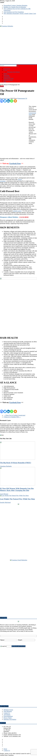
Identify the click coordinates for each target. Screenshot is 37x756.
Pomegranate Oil (22, 98)
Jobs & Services (8, 80)
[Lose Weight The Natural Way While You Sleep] (14, 495)
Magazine (6, 75)
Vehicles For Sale (8, 78)
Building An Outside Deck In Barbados (15, 7)
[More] (15, 101)
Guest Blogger (4, 494)
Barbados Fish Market (13, 72)
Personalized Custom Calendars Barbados (15, 5)
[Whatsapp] (11, 101)
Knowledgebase (8, 716)
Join (5, 81)
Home (5, 73)
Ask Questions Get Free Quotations (14, 12)
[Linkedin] (8, 101)
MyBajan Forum (8, 709)
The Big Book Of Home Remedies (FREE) (15, 463)
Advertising (7, 77)
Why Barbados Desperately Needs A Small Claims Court (20, 13)
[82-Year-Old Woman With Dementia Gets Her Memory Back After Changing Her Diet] (17, 485)
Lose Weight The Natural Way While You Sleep (17, 499)
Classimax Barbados (6, 466)
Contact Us (7, 713)
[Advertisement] (18, 45)
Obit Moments (8, 711)
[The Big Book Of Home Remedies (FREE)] (17, 459)
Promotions (7, 68)
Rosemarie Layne (5, 98)
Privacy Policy (8, 718)
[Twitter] (5, 101)
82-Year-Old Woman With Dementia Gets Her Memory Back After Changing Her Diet (17, 489)
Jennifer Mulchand (5, 502)
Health (2, 86)
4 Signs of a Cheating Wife (12, 417)
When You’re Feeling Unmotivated (14, 415)
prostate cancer (17, 211)
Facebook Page (15, 163)
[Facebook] (1, 101)
